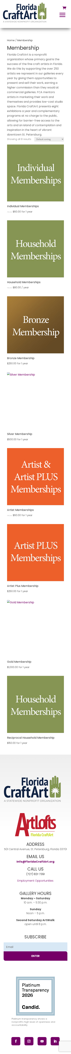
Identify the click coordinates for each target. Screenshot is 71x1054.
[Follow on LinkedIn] (55, 1041)
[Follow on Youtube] (42, 1041)
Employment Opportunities (35, 881)
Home (11, 40)
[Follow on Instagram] (28, 1041)
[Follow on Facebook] (15, 1041)
